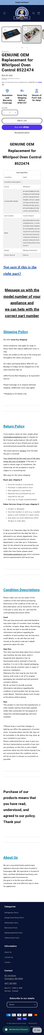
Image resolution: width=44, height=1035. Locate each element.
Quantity (4, 108)
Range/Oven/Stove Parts (14, 918)
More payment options (22, 132)
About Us (8, 952)
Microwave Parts (11, 928)
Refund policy (33, 1023)
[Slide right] (26, 47)
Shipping (4, 78)
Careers (7, 962)
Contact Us (9, 957)
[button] (4, 13)
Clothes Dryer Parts (12, 938)
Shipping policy (35, 1027)
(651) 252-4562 (10, 983)
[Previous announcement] (4, 2)
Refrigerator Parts (11, 913)
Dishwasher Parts (11, 923)
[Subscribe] (34, 1004)
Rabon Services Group (19, 1023)
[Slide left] (17, 47)
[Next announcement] (39, 2)
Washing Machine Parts (14, 933)
